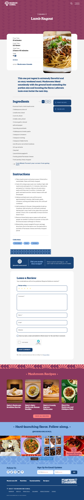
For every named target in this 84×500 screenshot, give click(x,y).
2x (46, 101)
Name (20, 315)
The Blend (34, 243)
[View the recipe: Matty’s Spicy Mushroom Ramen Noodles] (33, 391)
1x (43, 101)
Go (74, 472)
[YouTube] (18, 472)
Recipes (46, 481)
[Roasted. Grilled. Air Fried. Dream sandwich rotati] (10, 446)
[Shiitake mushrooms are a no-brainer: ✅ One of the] (31, 446)
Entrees (15, 59)
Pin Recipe (61, 109)
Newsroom (11, 491)
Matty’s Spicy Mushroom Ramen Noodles (32, 407)
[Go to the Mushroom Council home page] (11, 3)
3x (49, 101)
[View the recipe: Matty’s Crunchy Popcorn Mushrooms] (51, 391)
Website (20, 330)
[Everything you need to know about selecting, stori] (52, 446)
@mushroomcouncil (20, 265)
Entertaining (18, 243)
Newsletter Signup (44, 491)
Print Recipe (62, 102)
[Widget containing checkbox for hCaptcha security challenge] (29, 342)
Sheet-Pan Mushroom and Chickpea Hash (67, 407)
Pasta (26, 243)
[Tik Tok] (11, 472)
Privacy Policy (46, 354)
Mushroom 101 (12, 481)
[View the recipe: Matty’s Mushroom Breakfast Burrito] (15, 391)
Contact (54, 491)
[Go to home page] (69, 481)
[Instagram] (15, 472)
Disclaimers (35, 491)
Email (20, 322)
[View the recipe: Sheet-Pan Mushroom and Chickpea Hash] (69, 391)
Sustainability (35, 481)
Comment (21, 296)
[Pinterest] (22, 472)
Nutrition (23, 481)
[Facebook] (8, 472)
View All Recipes (42, 416)
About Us (18, 491)
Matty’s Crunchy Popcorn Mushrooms (49, 407)
